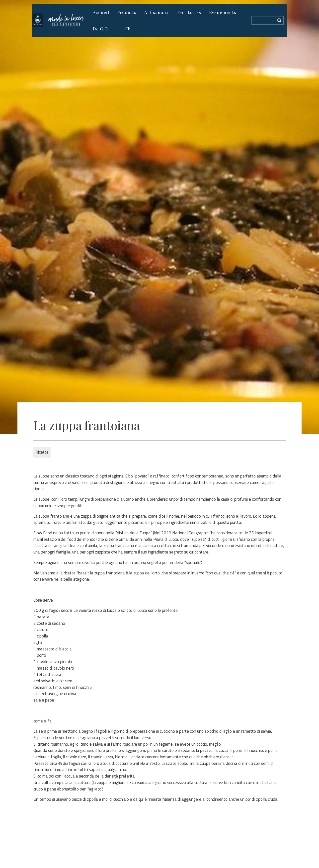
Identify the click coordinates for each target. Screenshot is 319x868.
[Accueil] (60, 20)
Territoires (189, 12)
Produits (126, 12)
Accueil (101, 12)
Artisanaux (156, 12)
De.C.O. (101, 28)
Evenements (222, 12)
